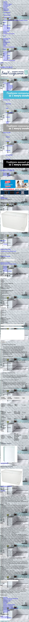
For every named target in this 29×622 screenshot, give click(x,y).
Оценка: (3, 340)
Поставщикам (6, 610)
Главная (5, 1)
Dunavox (5, 53)
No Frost (5, 26)
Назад (4, 22)
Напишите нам (6, 5)
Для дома (5, 56)
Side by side (8, 88)
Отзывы (5, 7)
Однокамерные (6, 28)
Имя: (2, 323)
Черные (5, 32)
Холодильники (7, 12)
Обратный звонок (5, 78)
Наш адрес (5, 6)
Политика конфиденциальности (10, 608)
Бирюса (5, 44)
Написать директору (4, 620)
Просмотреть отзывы (5, 256)
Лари (4, 40)
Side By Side (6, 31)
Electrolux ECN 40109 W (6, 486)
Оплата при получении (6, 249)
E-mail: (2, 326)
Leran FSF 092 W (4, 463)
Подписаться (3, 582)
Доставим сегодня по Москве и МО (8, 251)
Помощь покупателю (8, 605)
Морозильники (7, 15)
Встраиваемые (6, 29)
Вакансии (5, 611)
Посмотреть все (6, 25)
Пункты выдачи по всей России (10, 598)
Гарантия (5, 2)
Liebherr (5, 54)
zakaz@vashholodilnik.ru (6, 617)
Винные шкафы (7, 17)
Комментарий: (4, 328)
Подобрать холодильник (8, 33)
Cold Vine (5, 59)
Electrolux (5, 244)
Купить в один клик (5, 262)
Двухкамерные (6, 27)
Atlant (4, 45)
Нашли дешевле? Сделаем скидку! (8, 263)
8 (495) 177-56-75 (6, 67)
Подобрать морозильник (9, 46)
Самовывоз (5, 10)
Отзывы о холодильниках (9, 604)
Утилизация (6, 9)
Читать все (3, 490)
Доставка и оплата (7, 4)
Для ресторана (6, 55)
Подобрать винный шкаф (9, 60)
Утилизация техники (8, 607)
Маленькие (5, 39)
